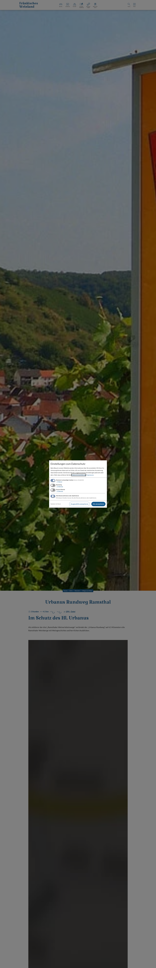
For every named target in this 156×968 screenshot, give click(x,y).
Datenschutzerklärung (79, 475)
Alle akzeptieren (98, 504)
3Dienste (59, 491)
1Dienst (59, 482)
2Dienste (59, 486)
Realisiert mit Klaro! (56, 504)
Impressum (90, 475)
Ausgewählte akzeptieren (79, 504)
